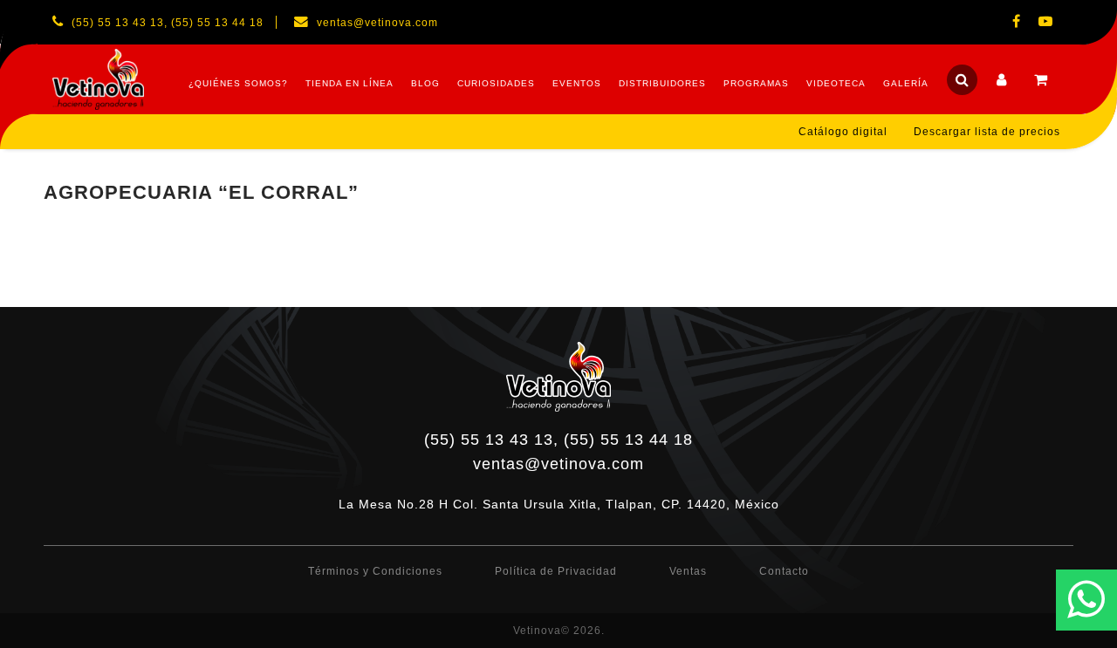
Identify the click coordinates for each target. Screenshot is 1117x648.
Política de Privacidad (556, 571)
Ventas (688, 571)
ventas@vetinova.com (558, 464)
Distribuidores (662, 83)
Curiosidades (496, 83)
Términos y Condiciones (375, 571)
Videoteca (836, 83)
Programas (756, 83)
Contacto (784, 571)
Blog (425, 83)
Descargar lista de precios (987, 132)
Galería (906, 83)
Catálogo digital (842, 132)
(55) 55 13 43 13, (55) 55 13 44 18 (558, 439)
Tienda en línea (349, 83)
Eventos (576, 83)
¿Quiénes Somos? (238, 83)
